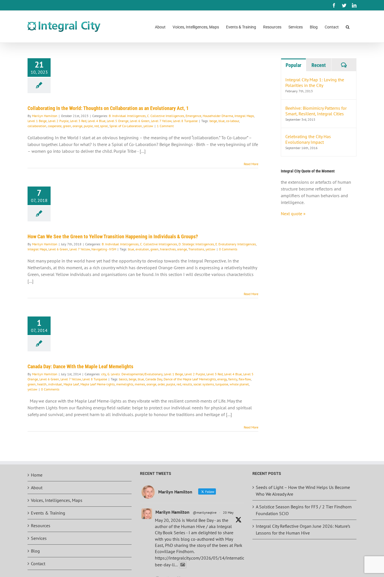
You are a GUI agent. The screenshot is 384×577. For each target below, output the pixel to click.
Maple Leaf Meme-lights (97, 384)
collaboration (37, 126)
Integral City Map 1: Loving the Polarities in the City (314, 82)
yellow (148, 126)
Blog (35, 551)
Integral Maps (244, 116)
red (96, 126)
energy (222, 379)
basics (123, 379)
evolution (142, 249)
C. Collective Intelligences (165, 116)
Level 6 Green (140, 121)
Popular (293, 65)
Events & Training (48, 513)
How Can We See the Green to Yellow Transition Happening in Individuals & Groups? (113, 236)
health (42, 384)
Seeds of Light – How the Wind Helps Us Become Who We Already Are (303, 490)
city (103, 374)
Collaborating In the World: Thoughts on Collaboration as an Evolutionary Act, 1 (108, 108)
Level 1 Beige (37, 121)
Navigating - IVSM (103, 249)
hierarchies (168, 249)
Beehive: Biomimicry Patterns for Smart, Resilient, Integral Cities (316, 110)
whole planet (239, 384)
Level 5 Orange (117, 121)
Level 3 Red (78, 121)
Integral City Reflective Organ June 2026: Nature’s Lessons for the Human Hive (303, 529)
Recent (318, 65)
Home (36, 475)
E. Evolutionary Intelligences (235, 244)
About (36, 487)
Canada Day (153, 379)
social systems (203, 384)
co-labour (232, 121)
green (67, 126)
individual (55, 384)
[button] (347, 26)
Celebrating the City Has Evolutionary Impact (308, 139)
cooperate (55, 126)
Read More (251, 164)
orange (77, 126)
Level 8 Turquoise (185, 121)
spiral (104, 126)
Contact (38, 563)
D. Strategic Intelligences (196, 244)
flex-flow (245, 379)
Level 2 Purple (58, 121)
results (187, 384)
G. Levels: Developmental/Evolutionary (134, 374)
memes (140, 384)
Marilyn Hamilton (44, 116)
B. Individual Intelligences (127, 116)
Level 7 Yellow (161, 121)
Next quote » (293, 213)
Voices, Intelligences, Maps (56, 500)
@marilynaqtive (204, 512)
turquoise (221, 384)
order (161, 384)
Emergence (193, 116)
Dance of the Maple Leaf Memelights (190, 379)
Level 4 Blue (96, 121)
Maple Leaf (71, 384)
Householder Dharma (218, 116)
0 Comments (228, 249)
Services (39, 538)
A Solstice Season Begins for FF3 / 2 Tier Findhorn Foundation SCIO (304, 510)
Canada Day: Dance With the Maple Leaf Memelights (80, 366)
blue (221, 121)
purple (88, 126)
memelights (124, 384)
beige (213, 121)
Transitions (196, 249)
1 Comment (165, 126)
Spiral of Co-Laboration (125, 126)
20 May (228, 512)
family (232, 379)
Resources (40, 525)
